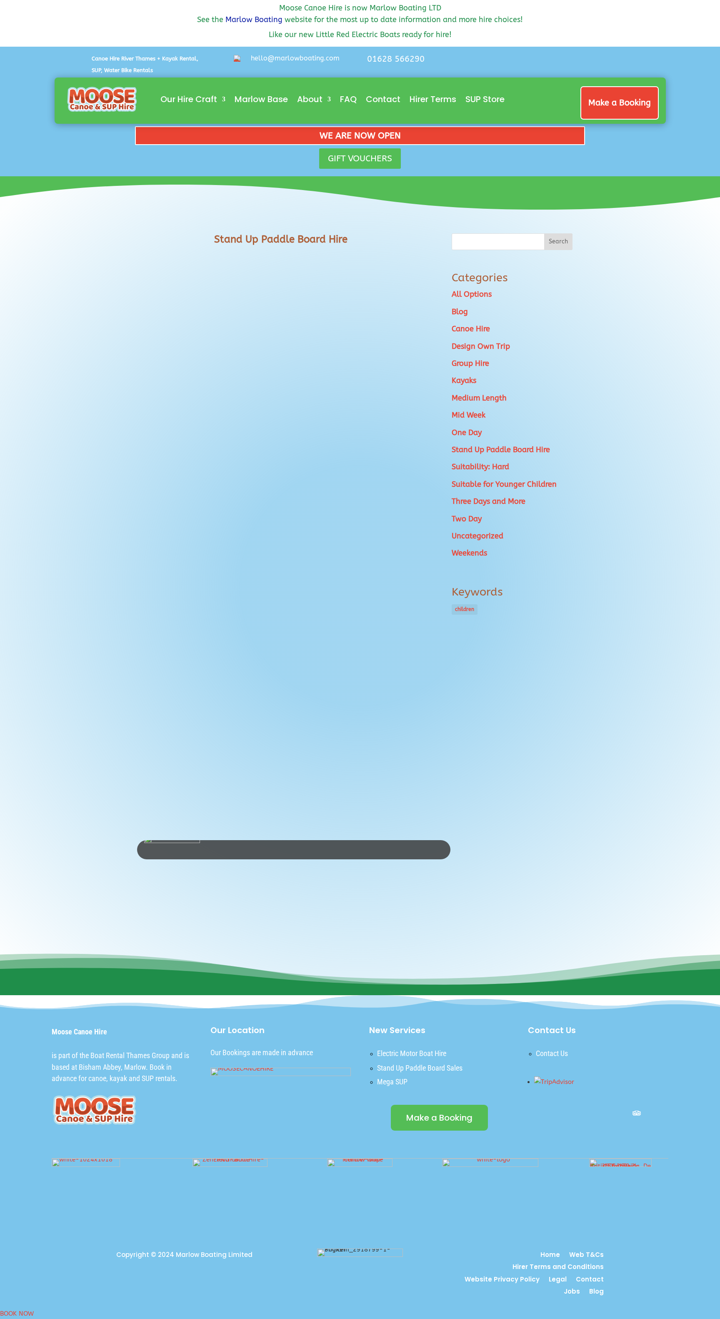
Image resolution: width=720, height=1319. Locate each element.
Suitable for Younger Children (504, 484)
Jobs (572, 1292)
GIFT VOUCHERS (360, 158)
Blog (460, 311)
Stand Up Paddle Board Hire (501, 449)
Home (550, 1255)
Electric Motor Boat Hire (411, 1053)
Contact (383, 99)
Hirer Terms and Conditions (558, 1267)
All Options (472, 294)
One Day (467, 432)
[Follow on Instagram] (602, 61)
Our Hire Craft (188, 99)
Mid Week (468, 415)
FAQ (348, 99)
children (464, 609)
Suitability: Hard (480, 466)
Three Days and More (488, 501)
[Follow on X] (584, 61)
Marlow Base (261, 99)
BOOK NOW (17, 1313)
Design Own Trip (481, 346)
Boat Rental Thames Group (130, 1055)
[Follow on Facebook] (565, 61)
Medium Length (479, 398)
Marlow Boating (253, 19)
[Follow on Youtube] (620, 61)
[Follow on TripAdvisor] (636, 1113)
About (309, 99)
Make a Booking (619, 103)
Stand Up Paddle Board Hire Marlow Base (217, 715)
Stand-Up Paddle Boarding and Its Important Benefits (239, 289)
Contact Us (552, 1053)
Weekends (469, 553)
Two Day (467, 518)
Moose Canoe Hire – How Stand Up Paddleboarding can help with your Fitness (269, 497)
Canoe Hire (471, 328)
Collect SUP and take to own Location (210, 608)
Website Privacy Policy (502, 1280)
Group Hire (470, 363)
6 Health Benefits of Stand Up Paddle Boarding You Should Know (259, 396)
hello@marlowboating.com (295, 58)
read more (159, 344)
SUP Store (485, 99)
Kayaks (464, 380)
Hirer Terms (433, 99)
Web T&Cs (586, 1255)
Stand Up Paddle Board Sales (419, 1068)
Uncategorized (477, 536)
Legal (558, 1280)
